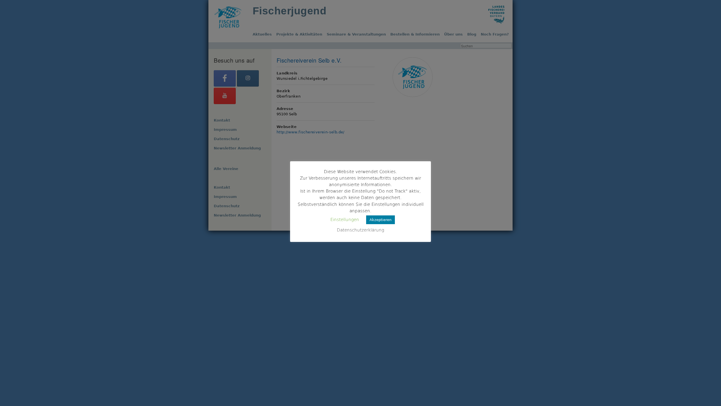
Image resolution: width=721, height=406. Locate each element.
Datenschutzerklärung (360, 230)
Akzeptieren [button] (380, 220)
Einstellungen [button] (344, 219)
